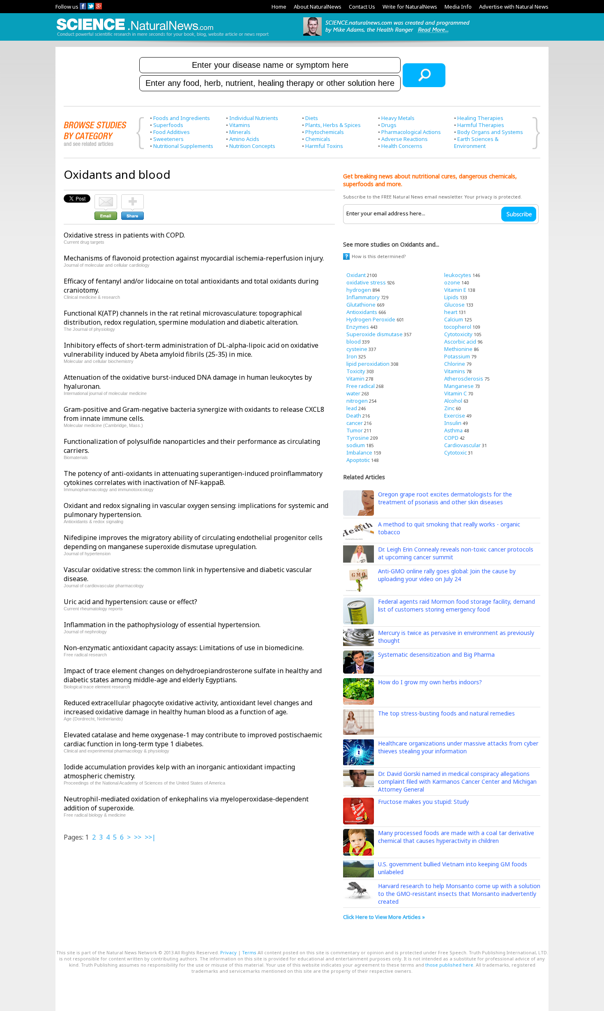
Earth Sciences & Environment (476, 142)
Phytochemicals (324, 132)
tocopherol (457, 326)
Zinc (449, 408)
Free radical (360, 386)
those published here (449, 965)
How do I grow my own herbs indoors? (430, 682)
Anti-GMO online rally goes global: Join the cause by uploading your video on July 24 (447, 575)
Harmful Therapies (480, 125)
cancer (354, 423)
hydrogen (358, 289)
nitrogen (357, 400)
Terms (249, 952)
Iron (351, 356)
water (353, 393)
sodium (355, 445)
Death (353, 415)
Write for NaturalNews (410, 6)
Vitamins (239, 125)
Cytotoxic (455, 452)
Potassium (457, 356)
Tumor (354, 430)
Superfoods (168, 125)
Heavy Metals (398, 118)
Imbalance (359, 452)
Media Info (458, 6)
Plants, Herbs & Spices (333, 125)
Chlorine (454, 363)
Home (279, 6)
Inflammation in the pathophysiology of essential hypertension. (162, 624)
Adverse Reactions (404, 139)
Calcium (453, 319)
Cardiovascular (462, 445)
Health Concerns (401, 146)
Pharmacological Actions (411, 132)
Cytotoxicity (458, 334)
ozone (452, 282)
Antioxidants (361, 312)
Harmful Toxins (324, 146)
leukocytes (457, 275)
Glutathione (361, 304)
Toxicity (355, 371)
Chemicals (317, 139)
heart (450, 312)
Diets (311, 118)
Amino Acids (244, 139)
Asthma (453, 430)
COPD (451, 437)
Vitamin (355, 378)
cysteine (356, 349)
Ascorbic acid (460, 341)
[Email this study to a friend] (106, 198)
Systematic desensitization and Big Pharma (436, 654)
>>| (150, 837)
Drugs (389, 125)
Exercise (454, 415)
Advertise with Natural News (514, 6)
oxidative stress (366, 282)
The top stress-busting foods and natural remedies (446, 713)
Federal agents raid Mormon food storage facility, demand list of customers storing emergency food (456, 605)
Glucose (454, 304)
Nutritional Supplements (183, 146)
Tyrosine (357, 437)
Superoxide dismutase (374, 334)
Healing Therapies (480, 118)
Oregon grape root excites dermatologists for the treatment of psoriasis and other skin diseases (445, 498)
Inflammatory (363, 297)
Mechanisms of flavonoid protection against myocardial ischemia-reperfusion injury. (194, 258)
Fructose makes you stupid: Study (423, 802)
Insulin (452, 423)
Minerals (240, 132)
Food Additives (171, 132)
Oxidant (356, 275)
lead (351, 408)
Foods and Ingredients (181, 118)
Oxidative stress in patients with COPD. (124, 235)
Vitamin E (455, 289)
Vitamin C (455, 393)
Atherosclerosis (463, 378)
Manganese (459, 386)
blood (353, 341)
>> (137, 837)
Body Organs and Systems (490, 132)
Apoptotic (358, 460)
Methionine (458, 349)
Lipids (451, 297)
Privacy (228, 952)
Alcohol (453, 400)
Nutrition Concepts (252, 146)
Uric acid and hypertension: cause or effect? (130, 601)
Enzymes (357, 326)
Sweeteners (168, 139)
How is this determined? (379, 256)
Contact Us (362, 6)
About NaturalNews (317, 6)
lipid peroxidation (368, 363)
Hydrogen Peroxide (370, 319)
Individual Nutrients (253, 118)
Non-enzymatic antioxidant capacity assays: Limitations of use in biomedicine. (184, 647)
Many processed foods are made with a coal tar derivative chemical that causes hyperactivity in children (456, 837)
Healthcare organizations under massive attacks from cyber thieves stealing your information (458, 747)
